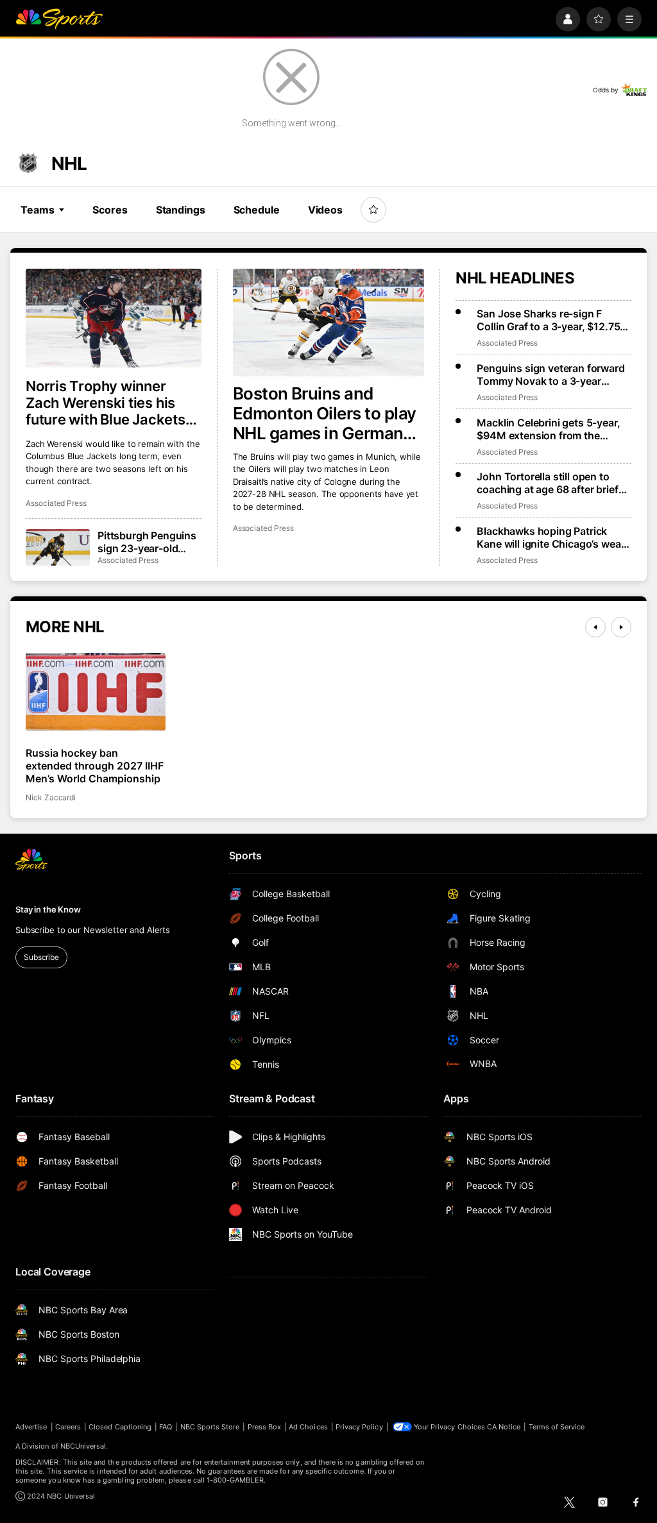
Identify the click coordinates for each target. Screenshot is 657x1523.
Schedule (257, 209)
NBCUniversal (83, 1446)
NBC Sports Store (210, 1426)
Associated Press (263, 528)
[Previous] (595, 627)
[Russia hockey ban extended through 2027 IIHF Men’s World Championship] (96, 692)
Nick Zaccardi (51, 797)
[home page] (59, 19)
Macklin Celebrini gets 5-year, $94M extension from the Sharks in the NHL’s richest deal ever (552, 429)
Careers (68, 1426)
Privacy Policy (359, 1426)
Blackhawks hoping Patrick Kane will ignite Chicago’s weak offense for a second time (551, 537)
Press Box (265, 1426)
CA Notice (504, 1426)
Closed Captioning (120, 1426)
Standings (180, 209)
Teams (37, 209)
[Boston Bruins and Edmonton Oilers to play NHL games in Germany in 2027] (329, 322)
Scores (109, 209)
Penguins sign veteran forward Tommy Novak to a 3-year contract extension (550, 374)
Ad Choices (308, 1426)
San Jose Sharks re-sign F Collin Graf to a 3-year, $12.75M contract (553, 320)
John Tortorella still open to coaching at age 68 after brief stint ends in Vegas (547, 483)
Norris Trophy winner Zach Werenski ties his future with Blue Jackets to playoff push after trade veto (112, 403)
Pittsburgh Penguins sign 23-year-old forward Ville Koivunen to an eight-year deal (149, 542)
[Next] (621, 627)
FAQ (165, 1426)
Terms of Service (557, 1426)
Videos (325, 209)
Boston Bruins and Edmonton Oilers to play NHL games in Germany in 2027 (324, 413)
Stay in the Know (48, 909)
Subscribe (41, 957)
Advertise (31, 1426)
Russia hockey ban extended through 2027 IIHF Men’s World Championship (95, 765)
